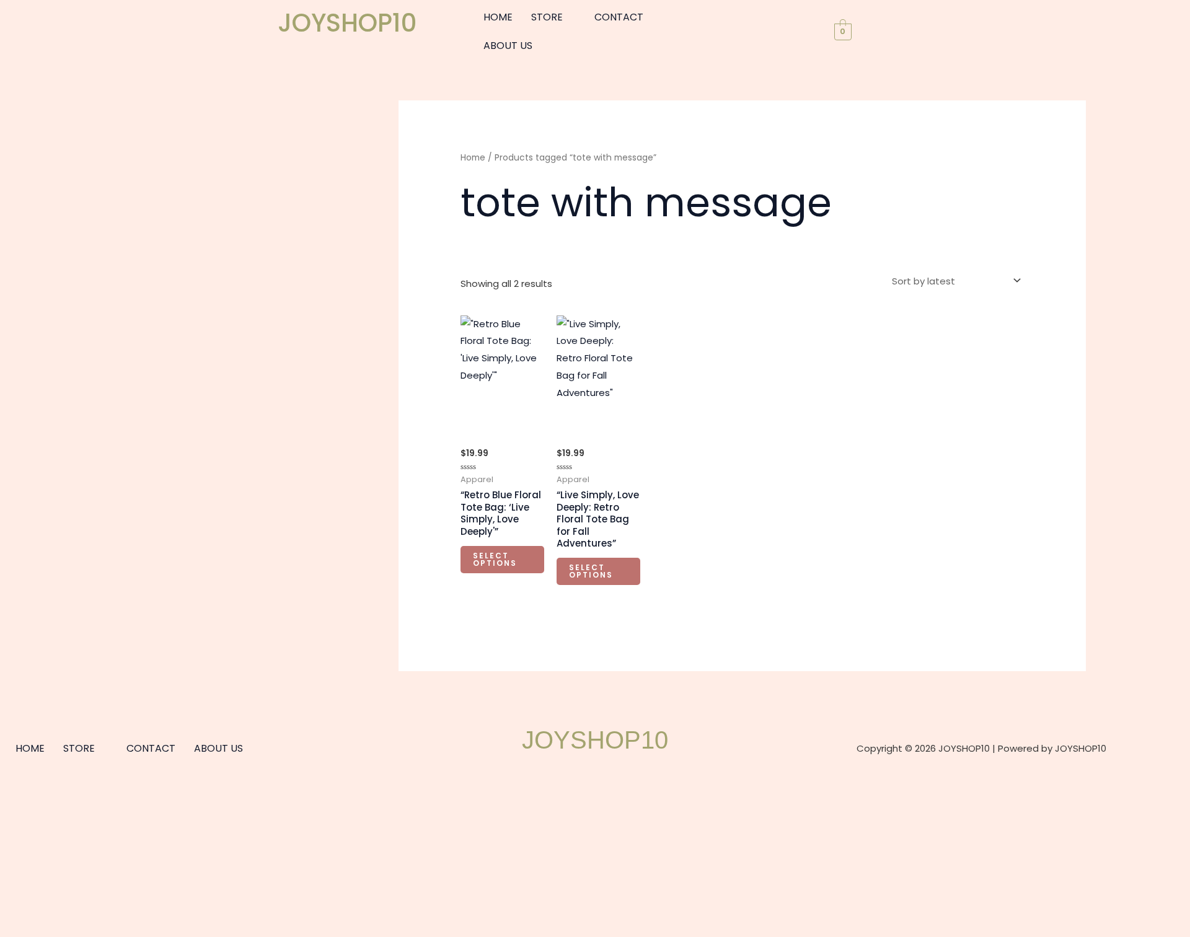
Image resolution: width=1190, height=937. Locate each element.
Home (473, 158)
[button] (553, 17)
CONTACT (618, 17)
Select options (495, 559)
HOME (498, 17)
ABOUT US (507, 45)
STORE (547, 17)
